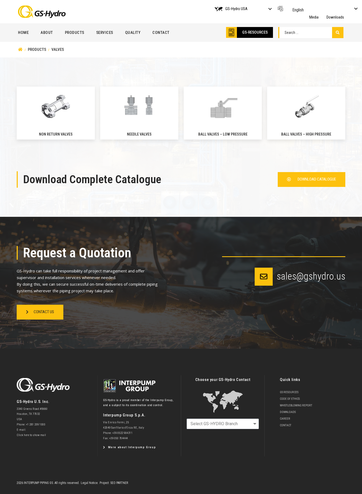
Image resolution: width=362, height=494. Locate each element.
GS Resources (289, 392)
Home (23, 32)
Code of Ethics (290, 399)
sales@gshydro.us (311, 276)
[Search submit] (337, 32)
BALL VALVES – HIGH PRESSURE (306, 134)
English (298, 9)
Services (104, 32)
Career (285, 418)
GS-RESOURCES (255, 32)
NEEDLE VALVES (139, 134)
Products (74, 32)
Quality (133, 32)
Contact (161, 32)
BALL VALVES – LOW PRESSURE (223, 134)
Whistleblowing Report (296, 405)
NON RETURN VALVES (56, 134)
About (47, 32)
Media (314, 17)
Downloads (335, 17)
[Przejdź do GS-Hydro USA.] (20, 49)
